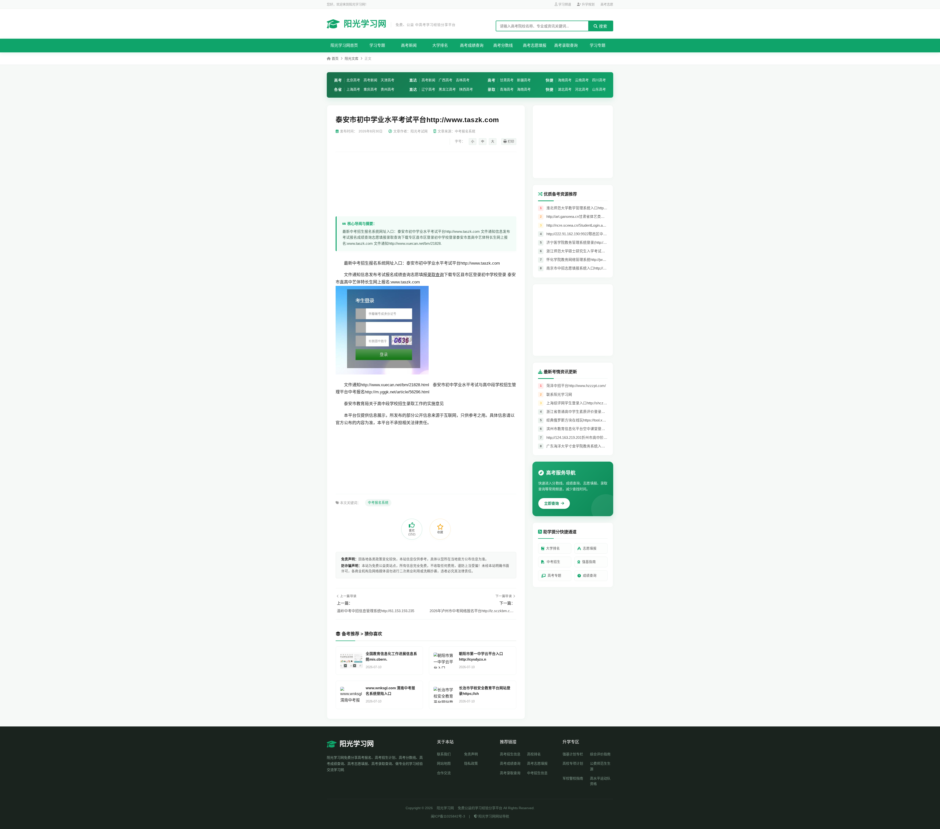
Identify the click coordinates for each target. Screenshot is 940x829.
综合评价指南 (600, 754)
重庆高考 (370, 89)
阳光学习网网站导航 (493, 816)
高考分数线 (503, 45)
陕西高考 (466, 89)
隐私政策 (471, 763)
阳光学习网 (400, 23)
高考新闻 (409, 45)
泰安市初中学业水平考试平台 (433, 263)
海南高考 (524, 89)
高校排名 (534, 754)
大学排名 (440, 45)
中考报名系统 (378, 502)
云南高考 (582, 80)
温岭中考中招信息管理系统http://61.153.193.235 (375, 611)
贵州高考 (387, 89)
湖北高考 (565, 89)
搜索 (602, 26)
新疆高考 (524, 80)
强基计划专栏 (573, 754)
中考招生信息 (537, 773)
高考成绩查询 (471, 45)
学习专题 (377, 45)
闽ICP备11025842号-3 (448, 816)
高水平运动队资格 (600, 781)
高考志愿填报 (534, 45)
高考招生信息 (510, 754)
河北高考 (582, 89)
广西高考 (445, 80)
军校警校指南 (573, 778)
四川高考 (599, 80)
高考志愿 (606, 4)
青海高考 (507, 89)
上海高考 (353, 89)
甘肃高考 (507, 80)
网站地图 (444, 763)
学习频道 (564, 4)
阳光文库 (351, 58)
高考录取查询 (566, 45)
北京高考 (353, 80)
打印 (510, 141)
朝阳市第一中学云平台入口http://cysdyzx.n (481, 656)
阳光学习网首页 (344, 45)
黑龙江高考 (447, 89)
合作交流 (444, 773)
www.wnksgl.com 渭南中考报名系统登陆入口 (390, 691)
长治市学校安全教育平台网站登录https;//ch (484, 691)
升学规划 (588, 4)
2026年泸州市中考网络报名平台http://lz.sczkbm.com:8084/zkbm (472, 611)
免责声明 (471, 754)
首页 (335, 58)
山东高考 (599, 89)
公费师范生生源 (600, 766)
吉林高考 (463, 80)
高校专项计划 (573, 763)
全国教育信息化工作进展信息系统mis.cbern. (391, 656)
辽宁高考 (428, 89)
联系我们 (444, 754)
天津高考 (387, 80)
